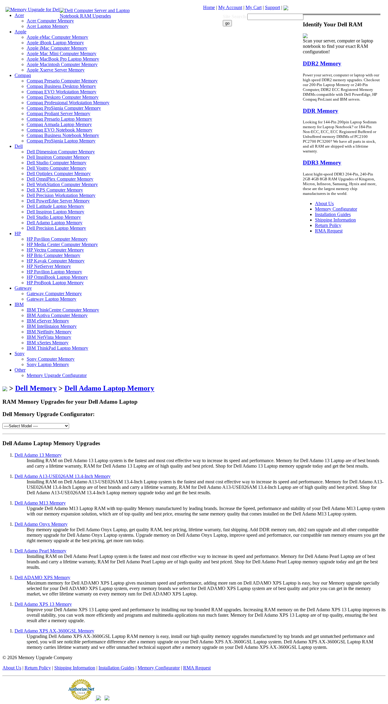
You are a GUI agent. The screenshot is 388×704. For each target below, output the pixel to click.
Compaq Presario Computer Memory (62, 80)
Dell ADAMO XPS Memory (42, 577)
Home (209, 7)
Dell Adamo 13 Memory (38, 455)
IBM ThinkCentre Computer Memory (63, 309)
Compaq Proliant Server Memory (58, 113)
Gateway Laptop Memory (51, 299)
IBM (19, 304)
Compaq (23, 75)
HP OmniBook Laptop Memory (57, 277)
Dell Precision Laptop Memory (56, 228)
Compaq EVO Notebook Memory (59, 129)
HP (18, 233)
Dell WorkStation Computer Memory (62, 184)
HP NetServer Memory (49, 266)
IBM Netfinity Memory (49, 331)
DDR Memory (320, 111)
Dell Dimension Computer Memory (61, 151)
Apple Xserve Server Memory (56, 69)
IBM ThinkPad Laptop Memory (57, 348)
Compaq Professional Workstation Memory (68, 102)
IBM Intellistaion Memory (52, 326)
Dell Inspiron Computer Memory (58, 157)
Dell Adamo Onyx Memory (41, 524)
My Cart (254, 7)
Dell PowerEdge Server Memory (58, 200)
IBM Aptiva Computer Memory (57, 315)
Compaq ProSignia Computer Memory (64, 108)
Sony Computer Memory (51, 359)
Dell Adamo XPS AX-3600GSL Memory (54, 630)
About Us (11, 667)
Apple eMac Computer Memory (57, 37)
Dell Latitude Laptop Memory (55, 206)
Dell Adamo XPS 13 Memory (43, 604)
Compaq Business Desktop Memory (61, 86)
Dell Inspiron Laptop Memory (55, 211)
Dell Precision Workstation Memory (61, 195)
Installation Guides (116, 667)
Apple (20, 31)
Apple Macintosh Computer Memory (62, 64)
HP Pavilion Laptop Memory (54, 271)
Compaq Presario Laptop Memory (59, 119)
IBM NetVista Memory (49, 337)
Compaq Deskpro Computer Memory (63, 97)
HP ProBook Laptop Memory (55, 282)
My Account (230, 7)
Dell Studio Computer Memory (56, 162)
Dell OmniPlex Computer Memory (60, 179)
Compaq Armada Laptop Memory (59, 124)
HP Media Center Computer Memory (62, 244)
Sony (20, 353)
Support (272, 7)
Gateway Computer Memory (54, 293)
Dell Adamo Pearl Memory (40, 550)
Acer (19, 15)
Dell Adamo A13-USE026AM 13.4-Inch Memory (63, 476)
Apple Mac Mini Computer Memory (61, 53)
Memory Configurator (159, 667)
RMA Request (197, 667)
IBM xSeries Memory (48, 342)
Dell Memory (36, 388)
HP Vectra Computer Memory (55, 249)
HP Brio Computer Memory (53, 255)
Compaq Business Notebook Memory (63, 135)
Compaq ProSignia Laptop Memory (61, 140)
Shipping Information (74, 667)
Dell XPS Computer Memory (55, 189)
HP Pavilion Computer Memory (57, 239)
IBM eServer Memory (48, 320)
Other (20, 369)
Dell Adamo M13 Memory (40, 502)
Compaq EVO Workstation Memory (61, 91)
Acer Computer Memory (50, 20)
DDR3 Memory (322, 162)
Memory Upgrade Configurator (57, 375)
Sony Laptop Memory (48, 364)
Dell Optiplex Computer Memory (59, 173)
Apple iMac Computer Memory (57, 48)
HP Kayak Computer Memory (56, 260)
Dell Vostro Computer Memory (56, 168)
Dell (19, 146)
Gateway (23, 288)
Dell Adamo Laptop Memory (54, 222)
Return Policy (38, 667)
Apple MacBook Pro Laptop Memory (63, 59)
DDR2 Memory (322, 63)
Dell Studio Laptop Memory (54, 217)
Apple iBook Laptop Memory (55, 42)
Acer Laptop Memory (48, 26)
